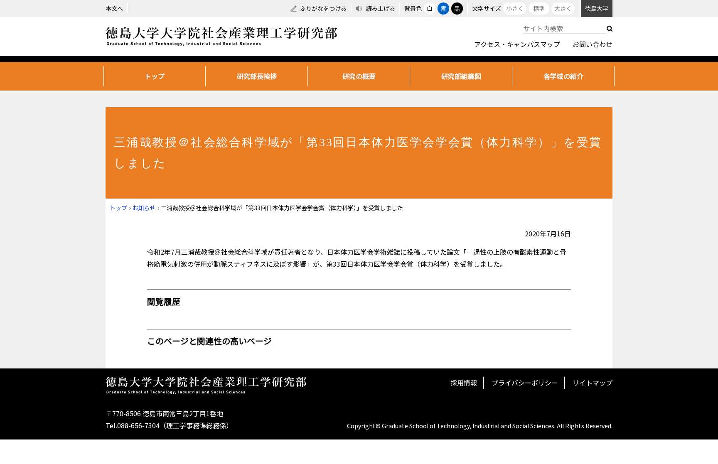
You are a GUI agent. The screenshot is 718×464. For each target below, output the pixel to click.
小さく (515, 8)
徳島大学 (596, 8)
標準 (539, 8)
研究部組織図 (461, 76)
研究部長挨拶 (257, 76)
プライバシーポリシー (525, 383)
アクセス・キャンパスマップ (517, 44)
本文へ (114, 8)
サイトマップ (592, 383)
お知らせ (143, 208)
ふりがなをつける (323, 8)
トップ (155, 76)
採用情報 (463, 383)
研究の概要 (359, 76)
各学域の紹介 (563, 76)
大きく (563, 8)
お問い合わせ (592, 44)
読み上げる (380, 8)
